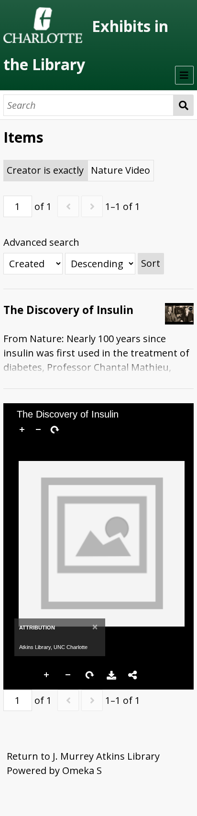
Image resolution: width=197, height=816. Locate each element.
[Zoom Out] (38, 429)
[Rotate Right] (54, 429)
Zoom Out (68, 675)
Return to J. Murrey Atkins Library (83, 756)
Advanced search (41, 242)
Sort (150, 263)
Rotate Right (89, 675)
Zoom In (46, 675)
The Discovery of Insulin (68, 310)
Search (184, 105)
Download (111, 675)
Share (132, 675)
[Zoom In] (22, 429)
